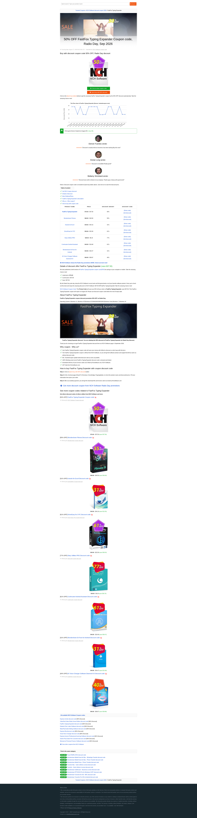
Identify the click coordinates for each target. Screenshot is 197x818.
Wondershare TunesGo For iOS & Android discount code (82, 777)
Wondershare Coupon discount (75, 440)
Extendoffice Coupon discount (75, 481)
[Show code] (127, 210)
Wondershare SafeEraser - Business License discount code (83, 769)
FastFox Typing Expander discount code (71, 724)
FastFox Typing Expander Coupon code (81, 397)
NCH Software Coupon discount (76, 400)
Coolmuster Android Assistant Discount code (82, 596)
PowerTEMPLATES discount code (76, 755)
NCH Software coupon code (100, 49)
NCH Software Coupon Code (68, 289)
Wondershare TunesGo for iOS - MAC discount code (81, 774)
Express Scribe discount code (68, 719)
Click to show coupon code (99, 88)
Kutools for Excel (69, 224)
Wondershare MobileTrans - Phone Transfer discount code (83, 762)
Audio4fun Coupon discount (74, 676)
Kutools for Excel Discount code (78, 478)
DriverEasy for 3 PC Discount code (79, 514)
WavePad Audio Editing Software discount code (73, 728)
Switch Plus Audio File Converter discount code (73, 738)
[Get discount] (127, 213)
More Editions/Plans (67, 196)
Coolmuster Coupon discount (75, 599)
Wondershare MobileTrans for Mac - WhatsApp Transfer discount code (86, 757)
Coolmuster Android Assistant (70, 244)
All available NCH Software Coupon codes (72, 715)
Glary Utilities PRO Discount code (79, 555)
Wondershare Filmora (70, 218)
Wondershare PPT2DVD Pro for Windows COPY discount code (84, 772)
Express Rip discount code (67, 731)
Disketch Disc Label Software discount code (72, 726)
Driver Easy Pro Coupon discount (76, 517)
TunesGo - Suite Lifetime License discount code (80, 767)
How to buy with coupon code (70, 203)
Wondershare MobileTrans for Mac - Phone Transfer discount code (85, 760)
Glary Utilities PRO (70, 238)
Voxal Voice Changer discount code (69, 733)
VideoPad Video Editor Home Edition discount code (74, 721)
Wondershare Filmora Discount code (80, 437)
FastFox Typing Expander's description (73, 198)
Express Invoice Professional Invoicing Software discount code (77, 736)
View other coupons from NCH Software (73, 744)
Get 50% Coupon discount (69, 191)
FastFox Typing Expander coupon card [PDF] (92, 269)
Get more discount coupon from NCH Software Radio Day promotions (91, 386)
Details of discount (67, 193)
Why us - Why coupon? (68, 201)
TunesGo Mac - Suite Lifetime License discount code (81, 764)
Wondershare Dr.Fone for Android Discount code (84, 637)
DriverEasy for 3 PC (69, 231)
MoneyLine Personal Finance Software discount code (74, 741)
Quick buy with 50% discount (99, 92)
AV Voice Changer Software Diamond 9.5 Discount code (86, 673)
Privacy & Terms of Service (75, 807)
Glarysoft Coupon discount (74, 558)
